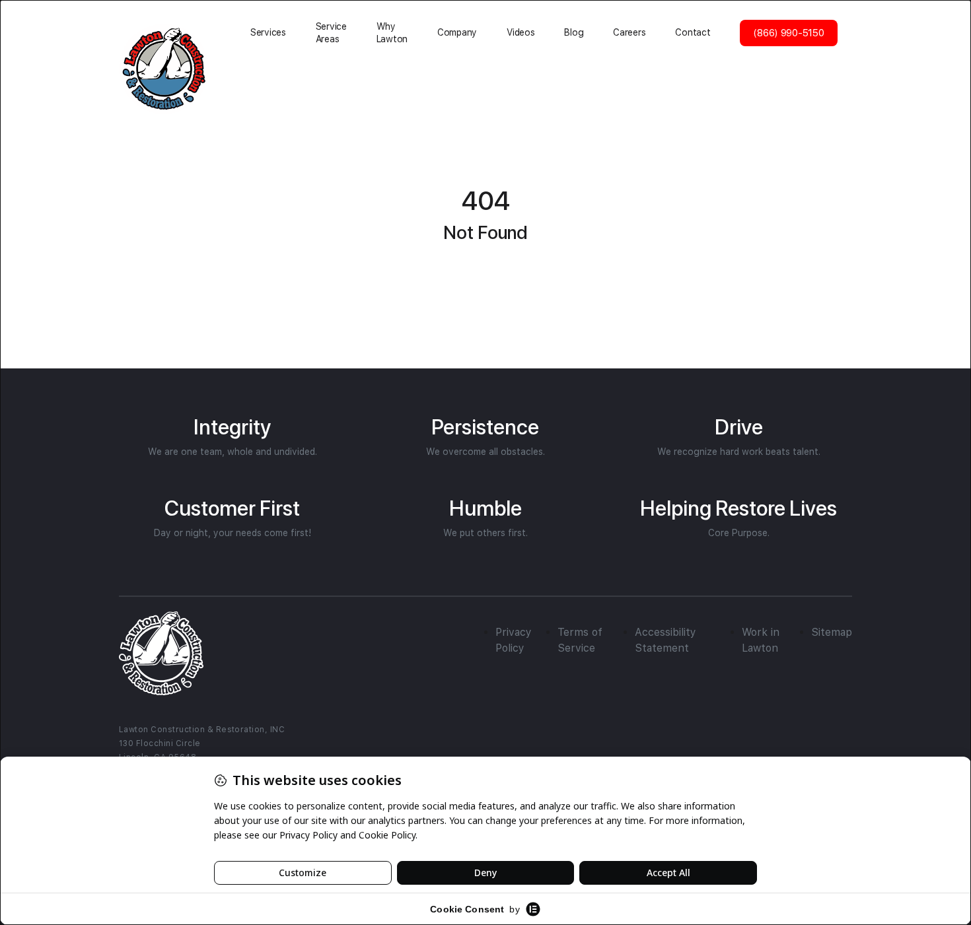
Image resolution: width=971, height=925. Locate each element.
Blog (573, 32)
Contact (692, 32)
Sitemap (831, 632)
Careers (629, 32)
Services (268, 32)
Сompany (457, 32)
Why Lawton (392, 32)
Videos (520, 32)
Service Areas (331, 32)
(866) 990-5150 (788, 33)
